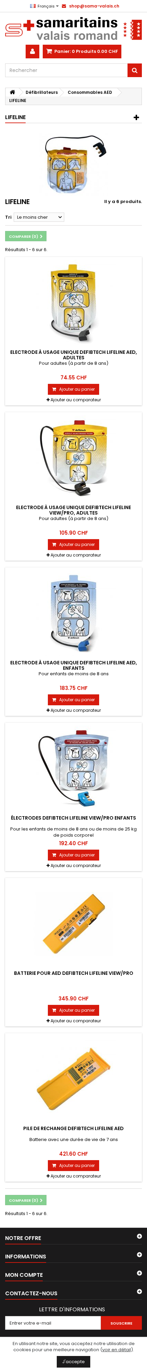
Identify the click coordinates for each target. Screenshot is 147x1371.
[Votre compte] (32, 51)
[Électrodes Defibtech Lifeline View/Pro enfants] (73, 768)
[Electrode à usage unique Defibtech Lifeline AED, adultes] (73, 302)
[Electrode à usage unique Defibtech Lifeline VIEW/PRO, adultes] (73, 458)
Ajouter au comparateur (76, 400)
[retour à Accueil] (12, 92)
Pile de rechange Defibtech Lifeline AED (73, 1128)
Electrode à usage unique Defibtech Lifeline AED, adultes (73, 355)
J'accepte (73, 1361)
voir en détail (116, 1349)
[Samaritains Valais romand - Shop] (73, 28)
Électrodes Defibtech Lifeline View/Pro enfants (73, 817)
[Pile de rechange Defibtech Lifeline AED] (73, 1079)
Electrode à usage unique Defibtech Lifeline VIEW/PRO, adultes (73, 510)
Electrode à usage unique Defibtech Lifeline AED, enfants (73, 665)
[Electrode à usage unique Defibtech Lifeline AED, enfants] (73, 613)
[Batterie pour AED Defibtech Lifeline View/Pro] (73, 923)
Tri (8, 217)
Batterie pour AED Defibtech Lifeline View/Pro (73, 973)
